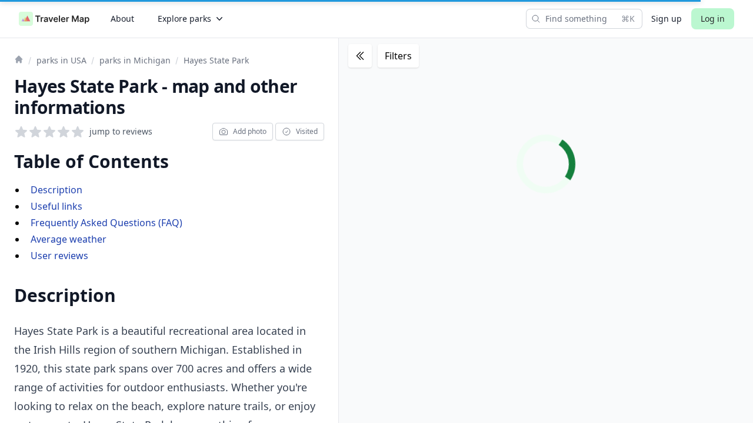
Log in (713, 18)
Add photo (249, 131)
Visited (307, 131)
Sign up (666, 18)
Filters (398, 55)
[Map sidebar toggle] (360, 56)
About (122, 18)
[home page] (54, 19)
